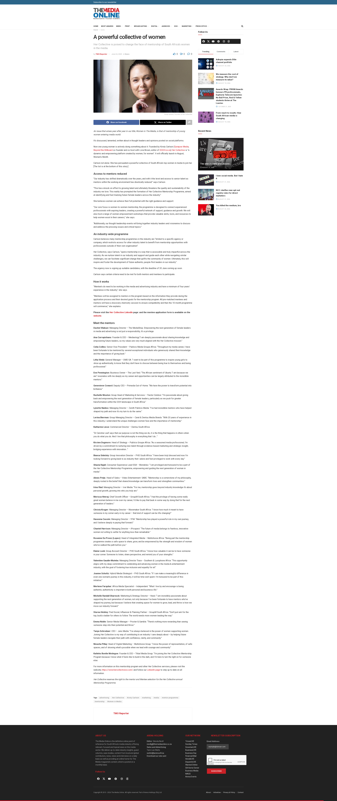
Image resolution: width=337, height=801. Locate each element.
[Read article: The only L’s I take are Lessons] (221, 154)
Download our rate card (156, 756)
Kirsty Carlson (133, 698)
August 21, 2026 (208, 167)
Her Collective (178, 150)
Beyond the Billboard (103, 150)
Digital (154, 26)
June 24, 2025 (116, 54)
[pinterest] (218, 41)
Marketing (186, 26)
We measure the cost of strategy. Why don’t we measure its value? (227, 77)
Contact (241, 792)
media (156, 698)
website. (97, 316)
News (118, 26)
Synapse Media (181, 146)
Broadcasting (140, 26)
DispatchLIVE (190, 762)
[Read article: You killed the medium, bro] (206, 209)
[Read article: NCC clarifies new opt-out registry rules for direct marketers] (206, 194)
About (208, 792)
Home (95, 26)
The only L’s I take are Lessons (215, 163)
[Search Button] (242, 26)
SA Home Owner (192, 768)
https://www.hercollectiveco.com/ (117, 670)
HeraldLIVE (189, 759)
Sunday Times (191, 744)
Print (127, 26)
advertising (104, 698)
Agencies (166, 26)
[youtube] (213, 41)
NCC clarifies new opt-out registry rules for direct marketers (228, 193)
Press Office (201, 26)
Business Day (190, 753)
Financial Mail (190, 756)
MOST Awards (107, 26)
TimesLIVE (189, 741)
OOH (176, 26)
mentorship (99, 701)
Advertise (217, 792)
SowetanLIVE (190, 747)
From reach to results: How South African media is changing (228, 116)
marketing (146, 698)
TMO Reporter (101, 54)
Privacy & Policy (229, 792)
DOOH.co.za (165, 150)
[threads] (229, 41)
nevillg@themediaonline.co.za (159, 744)
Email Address (213, 741)
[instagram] (224, 41)
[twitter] (208, 41)
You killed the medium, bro (228, 205)
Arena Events (191, 777)
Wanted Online (191, 765)
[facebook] (203, 41)
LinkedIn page (153, 670)
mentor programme (170, 698)
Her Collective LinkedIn (121, 312)
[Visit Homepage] (106, 13)
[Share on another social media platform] (189, 122)
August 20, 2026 (224, 209)
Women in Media (114, 701)
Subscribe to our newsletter (104, 2)
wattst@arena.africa (155, 753)
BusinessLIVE (190, 750)
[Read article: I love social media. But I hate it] (206, 180)
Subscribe (216, 771)
